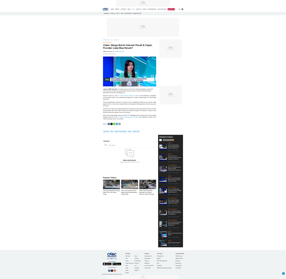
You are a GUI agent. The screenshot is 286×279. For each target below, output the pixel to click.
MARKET (117, 9)
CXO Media (178, 268)
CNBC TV (171, 9)
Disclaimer (159, 265)
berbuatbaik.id (147, 256)
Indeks (127, 270)
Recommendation (167, 140)
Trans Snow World (148, 265)
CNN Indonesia (179, 256)
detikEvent (147, 263)
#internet (106, 131)
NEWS (129, 9)
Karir (158, 263)
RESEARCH (106, 13)
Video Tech (116, 39)
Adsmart (146, 260)
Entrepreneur (138, 260)
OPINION (112, 13)
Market (127, 272)
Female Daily (178, 265)
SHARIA (145, 9)
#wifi (129, 131)
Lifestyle (136, 258)
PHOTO (118, 13)
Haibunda (177, 260)
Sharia (127, 260)
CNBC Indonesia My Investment (164, 268)
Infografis (137, 268)
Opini (126, 265)
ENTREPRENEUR (152, 9)
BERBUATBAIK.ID (137, 13)
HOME (112, 9)
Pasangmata (147, 258)
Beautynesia (178, 263)
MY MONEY (123, 9)
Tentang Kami (160, 256)
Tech (112, 39)
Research (137, 263)
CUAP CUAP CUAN (161, 9)
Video (126, 268)
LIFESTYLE (138, 9)
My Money (127, 256)
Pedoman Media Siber (162, 260)
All (160, 140)
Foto (136, 265)
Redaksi (159, 258)
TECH (133, 9)
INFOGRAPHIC (128, 13)
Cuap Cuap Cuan (129, 263)
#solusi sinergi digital (120, 131)
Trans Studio (147, 268)
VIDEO (122, 13)
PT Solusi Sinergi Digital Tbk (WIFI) (128, 95)
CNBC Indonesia (106, 39)
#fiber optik (136, 131)
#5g (112, 131)
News (136, 256)
